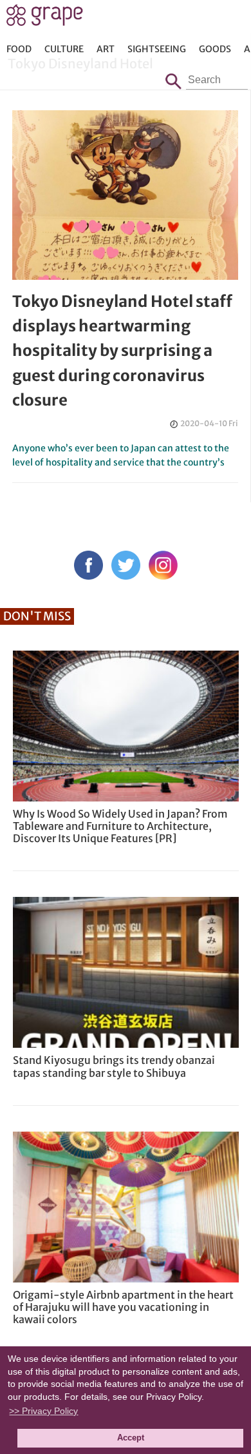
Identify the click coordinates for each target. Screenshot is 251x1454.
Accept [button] (130, 1437)
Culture (64, 49)
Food (19, 49)
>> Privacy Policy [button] (43, 1411)
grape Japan (45, 19)
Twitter (125, 565)
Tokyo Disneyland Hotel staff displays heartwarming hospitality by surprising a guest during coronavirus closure (122, 351)
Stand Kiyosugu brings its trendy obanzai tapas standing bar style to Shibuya (114, 1066)
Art (106, 49)
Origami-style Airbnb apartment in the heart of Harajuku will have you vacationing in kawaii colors (123, 1307)
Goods (215, 49)
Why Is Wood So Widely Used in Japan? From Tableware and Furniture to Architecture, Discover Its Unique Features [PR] (120, 826)
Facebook (88, 565)
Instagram (163, 565)
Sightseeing (156, 49)
